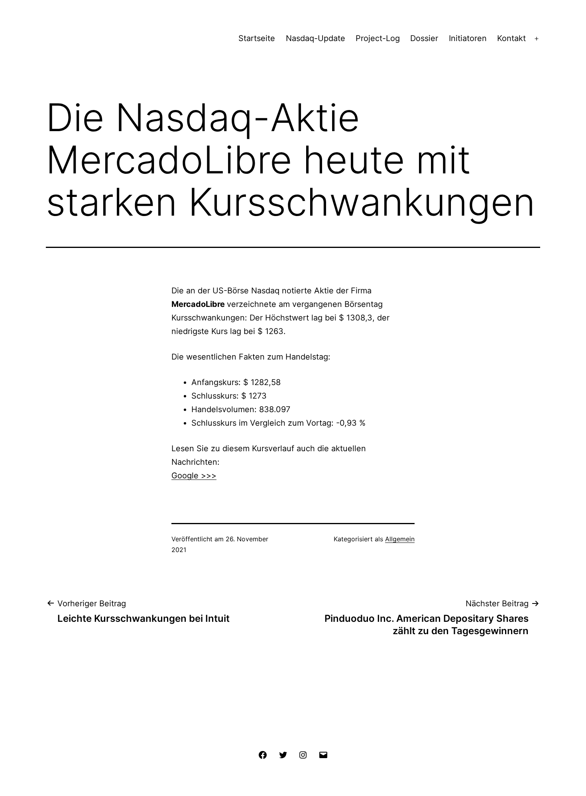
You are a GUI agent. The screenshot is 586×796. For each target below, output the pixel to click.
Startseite (256, 38)
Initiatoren (468, 38)
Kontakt (511, 38)
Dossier (424, 38)
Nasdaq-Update (315, 38)
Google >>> (193, 475)
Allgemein (400, 539)
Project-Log (378, 38)
